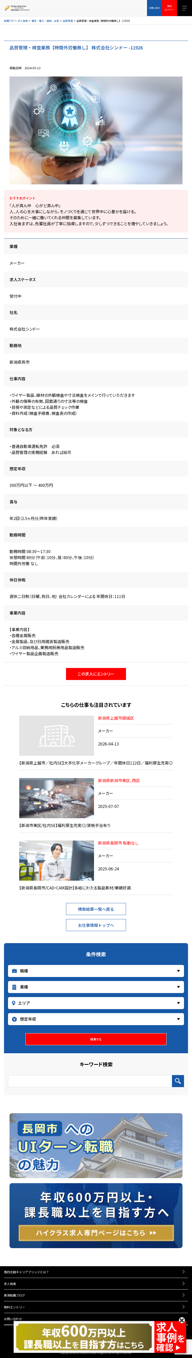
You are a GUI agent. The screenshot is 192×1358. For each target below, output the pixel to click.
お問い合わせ (13, 1319)
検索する (96, 1039)
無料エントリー (14, 1307)
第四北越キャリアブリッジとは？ (26, 1272)
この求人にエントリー (96, 674)
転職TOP (9, 20)
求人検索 (23, 20)
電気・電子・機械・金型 (45, 20)
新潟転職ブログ (14, 1295)
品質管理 (68, 20)
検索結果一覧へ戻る (96, 909)
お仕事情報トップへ (96, 925)
